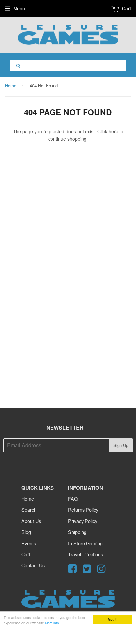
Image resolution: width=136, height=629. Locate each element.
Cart (126, 8)
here (113, 131)
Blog (26, 531)
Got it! (112, 619)
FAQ (73, 498)
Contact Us (33, 565)
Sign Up (120, 445)
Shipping (77, 531)
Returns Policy (83, 509)
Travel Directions (85, 554)
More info (52, 622)
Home (10, 85)
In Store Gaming (85, 543)
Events (28, 543)
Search (29, 509)
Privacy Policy (82, 520)
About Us (31, 520)
